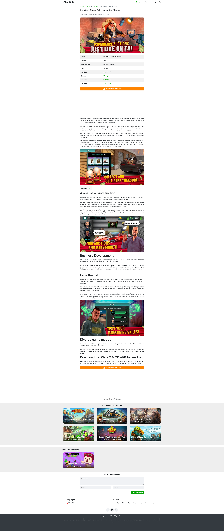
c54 (102, 520)
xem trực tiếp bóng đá (112, 519)
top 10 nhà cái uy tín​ (76, 520)
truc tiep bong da (147, 520)
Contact (151, 503)
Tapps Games (107, 83)
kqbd (120, 519)
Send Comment (137, 492)
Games (138, 2)
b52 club (130, 519)
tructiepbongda (100, 519)
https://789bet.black (89, 519)
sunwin (106, 520)
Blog (154, 2)
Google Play (107, 79)
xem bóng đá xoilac (153, 519)
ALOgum (68, 1)
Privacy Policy (143, 503)
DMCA (124, 503)
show (89, 188)
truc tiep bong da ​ (142, 519)
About (118, 503)
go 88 (134, 519)
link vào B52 (86, 520)
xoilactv (97, 520)
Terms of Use (132, 503)
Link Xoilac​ (67, 520)
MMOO (71, 519)
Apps (146, 2)
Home (82, 6)
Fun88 (92, 520)
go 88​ (133, 520)
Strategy (95, 6)
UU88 (76, 519)
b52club (81, 519)
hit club (124, 519)
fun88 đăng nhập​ (126, 520)
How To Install (120, 505)
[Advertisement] (112, 104)
